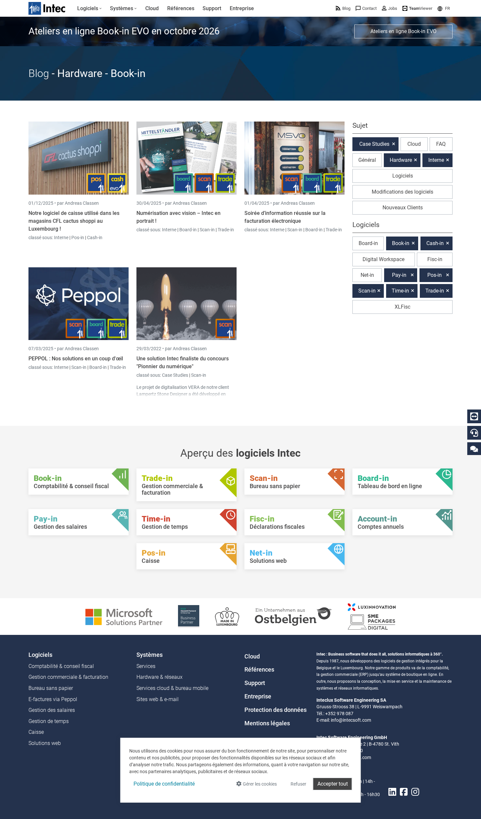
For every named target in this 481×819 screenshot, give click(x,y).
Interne (61, 237)
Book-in (400, 243)
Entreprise (257, 696)
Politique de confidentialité (164, 784)
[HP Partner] (188, 616)
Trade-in (226, 229)
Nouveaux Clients (403, 207)
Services (145, 666)
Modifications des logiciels (402, 192)
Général (367, 160)
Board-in (188, 229)
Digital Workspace (383, 259)
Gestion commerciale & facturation (68, 677)
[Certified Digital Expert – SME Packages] (372, 616)
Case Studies (175, 375)
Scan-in (207, 229)
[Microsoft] (123, 616)
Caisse (36, 732)
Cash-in (94, 237)
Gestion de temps (48, 721)
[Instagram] (415, 792)
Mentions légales (267, 723)
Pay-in (399, 275)
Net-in (367, 275)
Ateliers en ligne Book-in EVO (403, 31)
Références (259, 669)
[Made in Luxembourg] (227, 616)
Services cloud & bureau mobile (172, 688)
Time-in (400, 291)
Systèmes (149, 655)
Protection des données (275, 710)
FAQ (441, 144)
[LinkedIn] (392, 792)
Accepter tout (332, 784)
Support (254, 683)
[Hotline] (474, 433)
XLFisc (402, 307)
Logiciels (402, 176)
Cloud (414, 144)
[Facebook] (404, 792)
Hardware (401, 160)
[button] (444, 8)
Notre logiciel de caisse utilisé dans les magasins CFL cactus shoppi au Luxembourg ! (73, 221)
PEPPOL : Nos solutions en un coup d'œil (75, 358)
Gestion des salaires (51, 710)
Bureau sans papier (50, 688)
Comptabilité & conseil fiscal (61, 666)
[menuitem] (89, 8)
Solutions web (44, 743)
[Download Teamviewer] (474, 416)
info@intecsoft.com (351, 720)
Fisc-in (434, 259)
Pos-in (77, 237)
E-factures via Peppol (52, 699)
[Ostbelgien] (293, 616)
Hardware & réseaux (159, 677)
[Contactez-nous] (474, 448)
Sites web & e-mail (157, 699)
